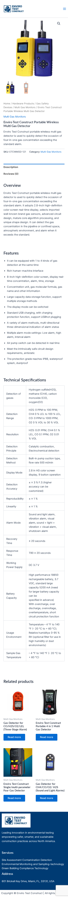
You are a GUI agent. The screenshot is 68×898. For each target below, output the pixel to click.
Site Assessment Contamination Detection (27, 860)
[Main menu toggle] (64, 8)
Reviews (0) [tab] (10, 173)
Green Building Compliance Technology (25, 868)
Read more (14, 737)
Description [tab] (10, 167)
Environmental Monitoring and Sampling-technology (33, 864)
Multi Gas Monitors (24, 107)
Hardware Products (23, 103)
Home (6, 103)
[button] (59, 23)
